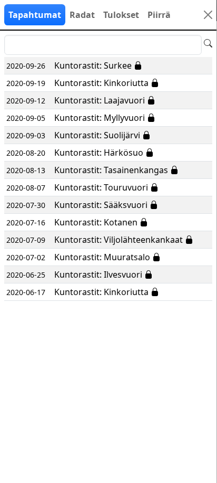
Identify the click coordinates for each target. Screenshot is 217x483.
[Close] (208, 14)
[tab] (34, 14)
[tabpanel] (108, 168)
